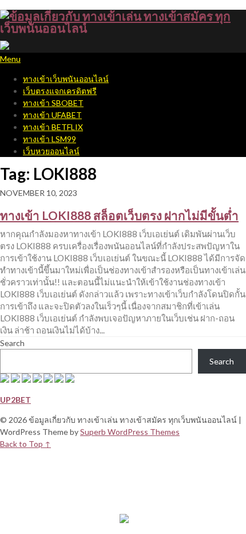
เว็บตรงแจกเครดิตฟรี (60, 91)
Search (12, 343)
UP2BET (15, 400)
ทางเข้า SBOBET (53, 103)
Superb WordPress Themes (130, 432)
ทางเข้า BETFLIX (53, 127)
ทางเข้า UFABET (52, 115)
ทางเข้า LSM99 (49, 139)
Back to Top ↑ (25, 444)
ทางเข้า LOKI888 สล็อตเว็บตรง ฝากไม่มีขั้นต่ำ (119, 215)
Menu (10, 59)
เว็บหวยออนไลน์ (51, 151)
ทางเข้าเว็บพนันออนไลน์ (66, 79)
